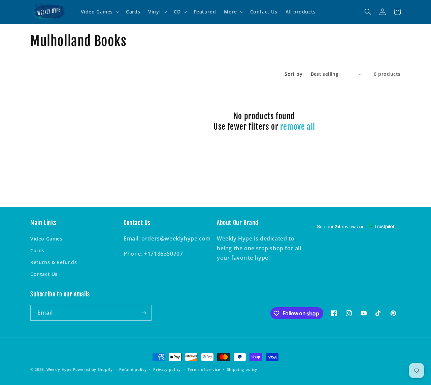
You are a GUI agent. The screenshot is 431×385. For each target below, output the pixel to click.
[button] (99, 12)
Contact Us (44, 274)
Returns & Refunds (53, 262)
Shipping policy (242, 369)
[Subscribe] (143, 313)
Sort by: (294, 74)
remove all (297, 127)
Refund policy (132, 369)
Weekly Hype (59, 369)
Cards (37, 250)
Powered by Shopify (93, 369)
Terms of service (204, 369)
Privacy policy (167, 369)
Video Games (46, 238)
